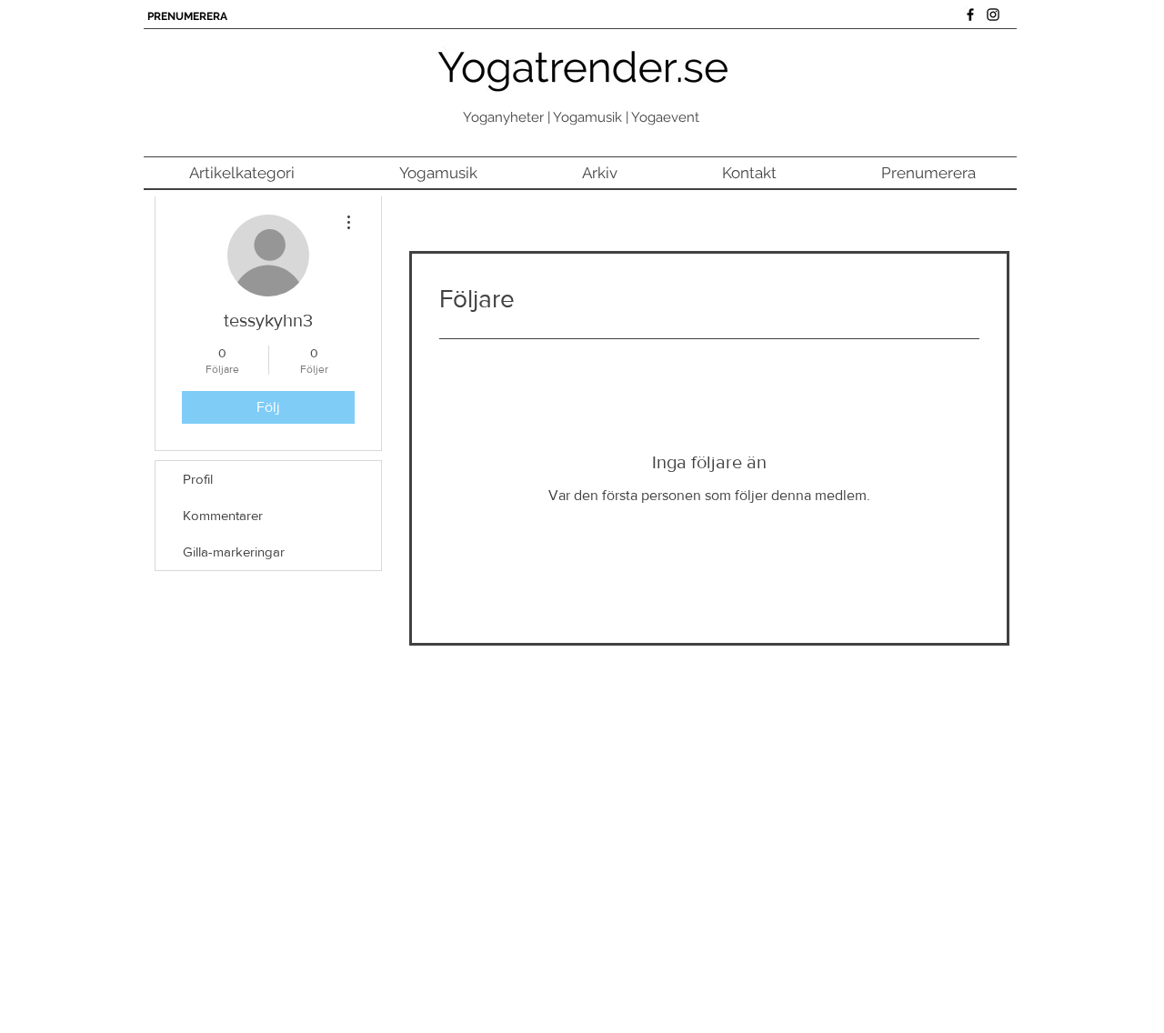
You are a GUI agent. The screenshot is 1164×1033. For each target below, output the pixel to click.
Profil (198, 478)
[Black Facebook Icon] (970, 14)
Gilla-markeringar (234, 551)
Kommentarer (223, 515)
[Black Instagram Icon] (993, 14)
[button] (241, 173)
